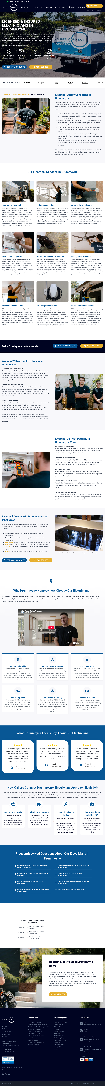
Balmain (7, 551)
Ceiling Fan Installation (81, 256)
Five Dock (8, 547)
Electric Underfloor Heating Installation (39, 1027)
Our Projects (7, 1031)
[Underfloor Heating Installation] (52, 243)
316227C (5, 1069)
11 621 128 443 (9, 1051)
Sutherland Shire (59, 1044)
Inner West (57, 1029)
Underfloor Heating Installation (50, 256)
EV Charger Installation (47, 305)
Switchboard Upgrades (12, 256)
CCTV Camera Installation (82, 305)
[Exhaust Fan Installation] (18, 292)
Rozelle (7, 544)
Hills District (57, 1027)
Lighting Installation (45, 205)
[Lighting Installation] (52, 192)
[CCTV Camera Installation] (87, 292)
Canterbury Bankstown (60, 1022)
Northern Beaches (59, 1036)
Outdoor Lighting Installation (36, 1042)
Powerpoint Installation (81, 205)
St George (57, 1042)
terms (72, 1083)
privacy (79, 1083)
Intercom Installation (34, 1033)
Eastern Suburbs (58, 1024)
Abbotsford (9, 542)
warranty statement (88, 1083)
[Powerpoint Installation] (87, 192)
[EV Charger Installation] (52, 292)
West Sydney (57, 1049)
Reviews (6, 1029)
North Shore (57, 1033)
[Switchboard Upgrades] (18, 243)
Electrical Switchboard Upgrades (37, 1024)
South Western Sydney (60, 1040)
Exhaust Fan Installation (12, 305)
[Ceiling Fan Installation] (87, 243)
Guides (6, 1037)
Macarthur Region (59, 1031)
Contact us (7, 1034)
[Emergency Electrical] (18, 192)
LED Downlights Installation (36, 1036)
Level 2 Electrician (33, 1038)
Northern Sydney (59, 1038)
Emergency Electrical (11, 205)
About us (6, 1026)
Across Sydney (89, 1039)
